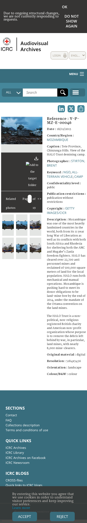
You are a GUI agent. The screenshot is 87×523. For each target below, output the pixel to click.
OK (64, 6)
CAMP (78, 176)
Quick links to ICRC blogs (24, 485)
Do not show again (71, 21)
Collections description (23, 425)
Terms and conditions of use (27, 430)
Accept (24, 516)
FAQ (9, 420)
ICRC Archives (16, 448)
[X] (71, 108)
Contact (11, 415)
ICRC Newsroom (17, 462)
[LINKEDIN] (61, 108)
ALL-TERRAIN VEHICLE (62, 174)
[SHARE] (81, 108)
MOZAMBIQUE (57, 140)
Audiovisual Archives (34, 46)
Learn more (21, 508)
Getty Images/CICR (61, 210)
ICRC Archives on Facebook (26, 458)
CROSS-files (14, 480)
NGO (66, 172)
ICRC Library (15, 452)
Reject (62, 516)
